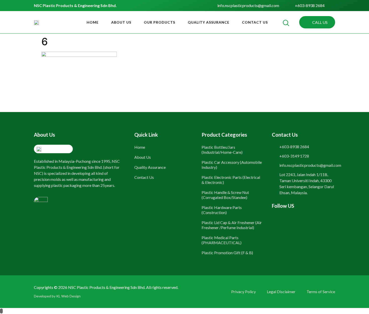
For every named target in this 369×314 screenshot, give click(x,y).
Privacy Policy (243, 291)
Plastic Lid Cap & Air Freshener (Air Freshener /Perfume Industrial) (232, 225)
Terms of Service (320, 291)
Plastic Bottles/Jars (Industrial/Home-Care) (222, 149)
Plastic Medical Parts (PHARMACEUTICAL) (221, 240)
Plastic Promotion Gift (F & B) (227, 252)
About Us (121, 22)
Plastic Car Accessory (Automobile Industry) (232, 165)
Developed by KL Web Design (57, 296)
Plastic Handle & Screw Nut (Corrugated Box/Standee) (225, 195)
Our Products (159, 22)
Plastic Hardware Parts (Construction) (222, 210)
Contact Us (255, 22)
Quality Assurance (208, 22)
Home (93, 22)
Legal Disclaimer (281, 291)
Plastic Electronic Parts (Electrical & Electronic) (231, 180)
